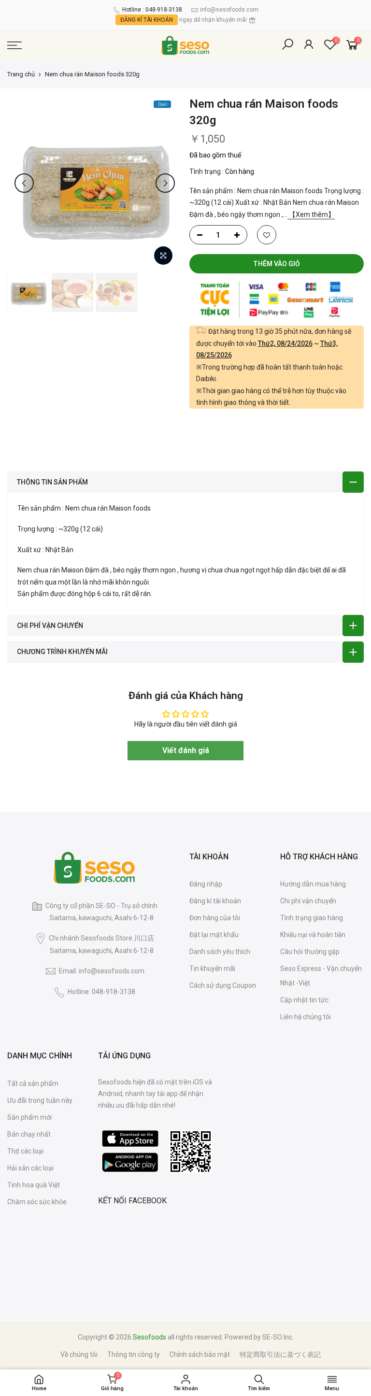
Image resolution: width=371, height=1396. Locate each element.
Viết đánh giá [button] (185, 750)
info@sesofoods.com (229, 9)
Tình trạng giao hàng (311, 918)
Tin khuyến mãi (212, 968)
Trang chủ (21, 74)
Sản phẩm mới (29, 1117)
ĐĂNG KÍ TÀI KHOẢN (146, 19)
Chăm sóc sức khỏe (37, 1202)
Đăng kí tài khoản (215, 901)
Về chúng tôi (79, 1354)
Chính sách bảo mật (200, 1354)
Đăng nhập (205, 884)
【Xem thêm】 (311, 214)
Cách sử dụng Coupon (222, 985)
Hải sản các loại (30, 1168)
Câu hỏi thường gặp (310, 951)
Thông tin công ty (133, 1354)
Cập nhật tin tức (304, 1000)
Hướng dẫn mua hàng (313, 884)
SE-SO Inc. (278, 1337)
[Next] (165, 183)
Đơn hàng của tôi (214, 918)
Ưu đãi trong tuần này (39, 1100)
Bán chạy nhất (29, 1134)
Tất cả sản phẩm (32, 1083)
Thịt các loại (25, 1151)
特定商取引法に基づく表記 (280, 1354)
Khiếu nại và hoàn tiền (312, 935)
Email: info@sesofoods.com (101, 971)
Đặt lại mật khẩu (214, 935)
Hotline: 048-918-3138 (101, 992)
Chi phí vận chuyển (308, 901)
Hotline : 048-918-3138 (152, 9)
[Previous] (24, 183)
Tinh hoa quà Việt (33, 1185)
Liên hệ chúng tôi (305, 1017)
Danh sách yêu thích (219, 951)
